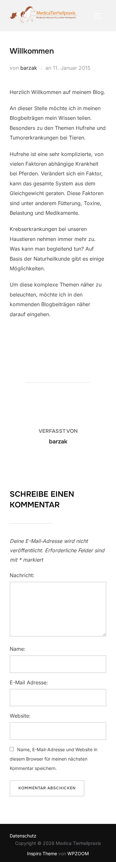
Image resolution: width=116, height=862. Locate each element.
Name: (17, 649)
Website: (20, 715)
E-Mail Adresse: (29, 682)
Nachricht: (22, 575)
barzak (28, 68)
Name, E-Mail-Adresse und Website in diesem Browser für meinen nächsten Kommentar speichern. (53, 759)
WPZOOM (78, 853)
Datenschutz (23, 835)
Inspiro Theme (42, 853)
